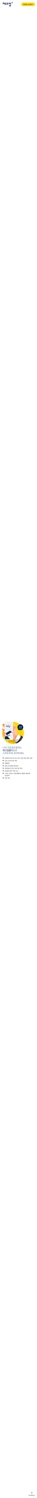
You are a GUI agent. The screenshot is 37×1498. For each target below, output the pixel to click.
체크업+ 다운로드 (28, 4)
